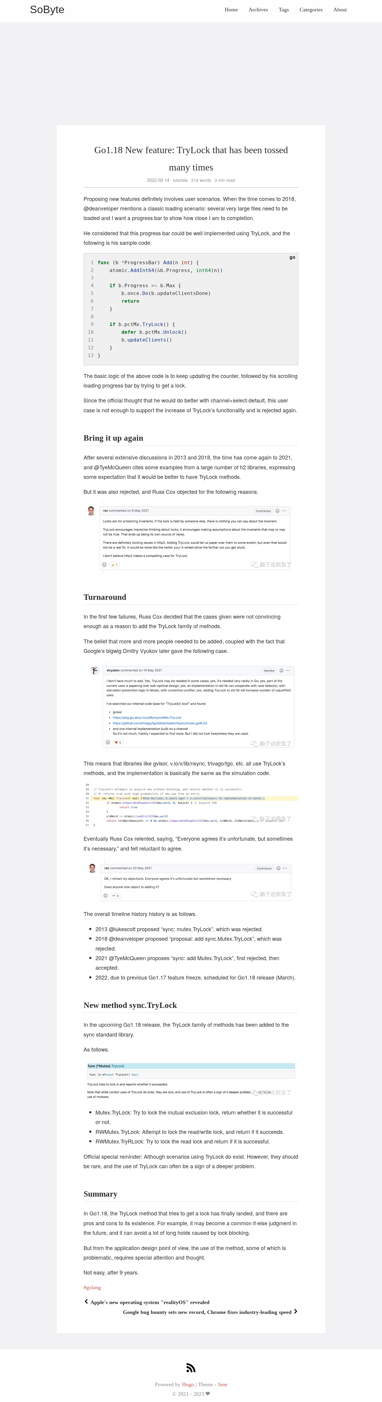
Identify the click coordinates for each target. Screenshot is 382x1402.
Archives (258, 10)
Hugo (188, 1384)
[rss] (191, 1368)
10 (91, 332)
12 (91, 347)
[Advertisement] (191, 64)
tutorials (180, 180)
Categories (311, 10)
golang (93, 1287)
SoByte (47, 9)
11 (91, 340)
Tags (284, 10)
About (340, 10)
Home (231, 10)
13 (91, 355)
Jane (222, 1384)
